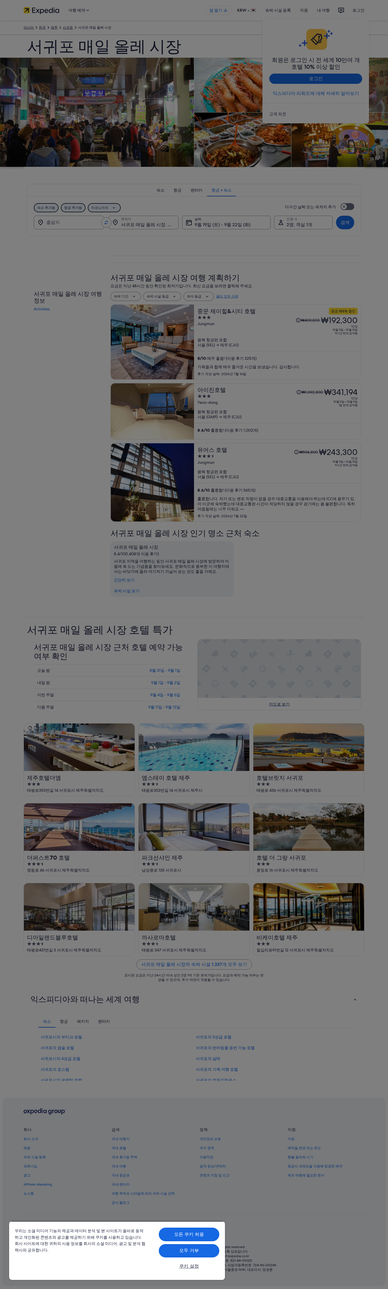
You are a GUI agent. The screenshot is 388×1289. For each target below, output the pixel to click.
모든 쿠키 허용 (189, 1234)
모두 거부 (189, 1250)
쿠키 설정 (189, 1266)
